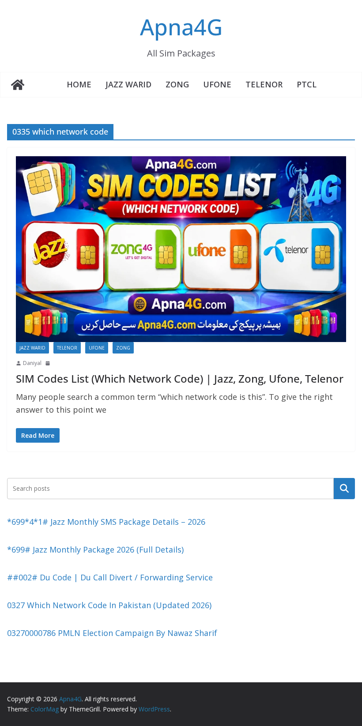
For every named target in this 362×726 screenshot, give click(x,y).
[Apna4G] (17, 84)
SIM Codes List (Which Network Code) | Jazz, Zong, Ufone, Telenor (179, 378)
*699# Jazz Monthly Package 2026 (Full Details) (95, 549)
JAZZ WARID (128, 84)
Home (79, 84)
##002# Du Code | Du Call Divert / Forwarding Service (110, 577)
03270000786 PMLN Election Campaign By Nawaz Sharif (112, 633)
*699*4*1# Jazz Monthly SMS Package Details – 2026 (106, 521)
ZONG (177, 84)
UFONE (217, 84)
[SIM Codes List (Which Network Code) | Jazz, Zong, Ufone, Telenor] (181, 249)
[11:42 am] (48, 363)
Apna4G (181, 27)
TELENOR (264, 84)
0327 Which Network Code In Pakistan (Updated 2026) (109, 605)
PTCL (307, 84)
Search (344, 488)
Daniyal (32, 363)
